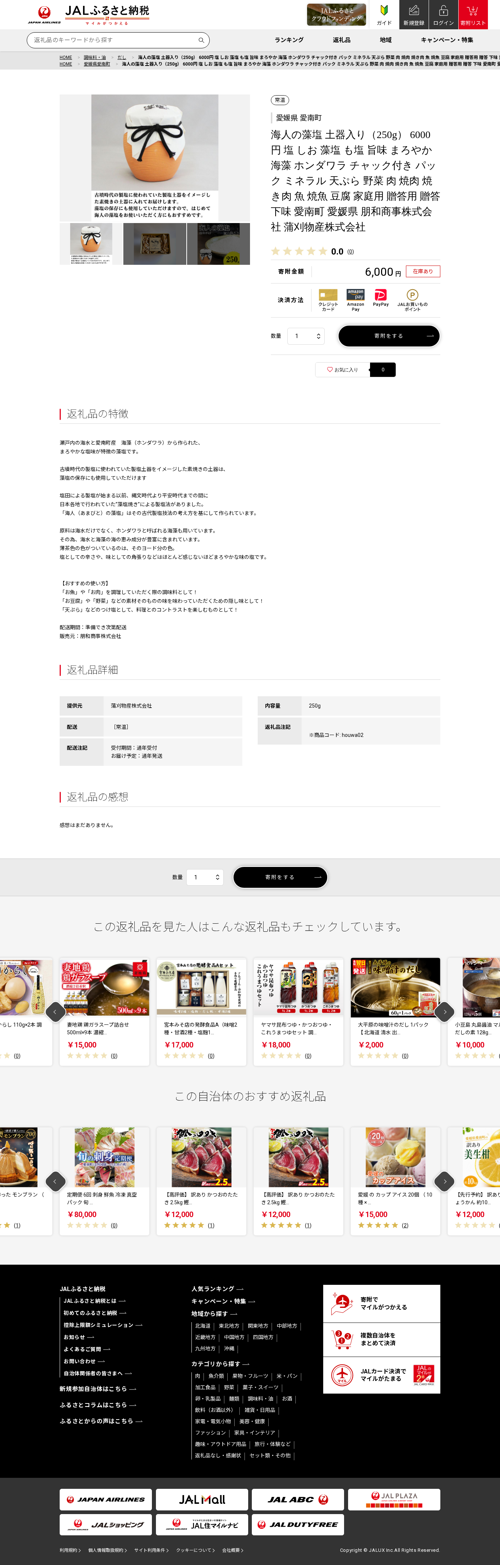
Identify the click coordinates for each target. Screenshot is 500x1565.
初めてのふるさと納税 (90, 1313)
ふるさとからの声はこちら (97, 1421)
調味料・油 (95, 57)
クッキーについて (193, 1550)
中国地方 (234, 1337)
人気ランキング (213, 1289)
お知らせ (74, 1337)
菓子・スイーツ (261, 1387)
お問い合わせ (80, 1361)
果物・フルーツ (250, 1376)
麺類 (234, 1399)
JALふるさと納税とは (90, 1301)
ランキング (289, 40)
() (350, 252)
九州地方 (205, 1348)
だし (121, 57)
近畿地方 (205, 1337)
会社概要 (231, 1550)
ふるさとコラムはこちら (93, 1405)
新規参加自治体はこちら (93, 1389)
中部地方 (287, 1326)
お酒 (287, 1399)
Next (445, 1012)
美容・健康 (252, 1421)
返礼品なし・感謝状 (218, 1455)
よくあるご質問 (82, 1349)
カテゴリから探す (215, 1364)
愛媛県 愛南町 (299, 118)
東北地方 (229, 1326)
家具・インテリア (254, 1433)
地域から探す (209, 1313)
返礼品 (342, 40)
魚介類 (216, 1376)
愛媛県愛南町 (97, 64)
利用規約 (68, 1550)
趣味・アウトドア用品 (220, 1444)
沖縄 (229, 1348)
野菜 (229, 1387)
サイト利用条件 (149, 1550)
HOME (66, 57)
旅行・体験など (273, 1444)
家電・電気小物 (213, 1421)
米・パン (287, 1376)
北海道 (202, 1326)
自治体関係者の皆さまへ (93, 1373)
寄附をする (389, 336)
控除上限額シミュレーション (99, 1325)
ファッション (210, 1433)
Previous (56, 1012)
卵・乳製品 (208, 1399)
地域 (386, 40)
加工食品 (205, 1387)
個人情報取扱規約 (105, 1550)
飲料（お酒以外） (215, 1410)
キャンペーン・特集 (447, 40)
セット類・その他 (270, 1455)
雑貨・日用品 (260, 1410)
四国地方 (263, 1337)
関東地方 (258, 1326)
